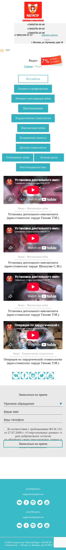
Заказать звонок (50, 35)
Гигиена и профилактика (33, 88)
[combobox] (33, 404)
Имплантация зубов (33, 127)
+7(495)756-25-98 (36, 33)
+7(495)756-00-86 (36, 25)
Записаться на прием (33, 443)
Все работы (33, 78)
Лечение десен (49, 157)
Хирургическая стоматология (33, 118)
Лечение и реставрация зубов (33, 98)
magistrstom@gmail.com (33, 494)
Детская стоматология (33, 147)
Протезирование (33, 108)
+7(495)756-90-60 (36, 29)
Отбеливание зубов (17, 157)
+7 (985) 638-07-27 (23, 35)
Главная (28, 66)
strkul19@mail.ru (33, 489)
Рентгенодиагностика (33, 167)
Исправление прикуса (33, 137)
